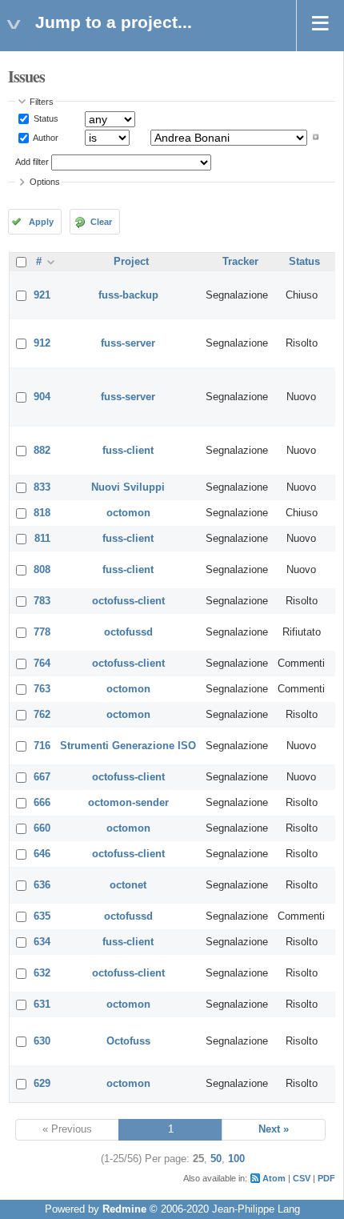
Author (44, 137)
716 (42, 746)
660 (42, 828)
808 (42, 569)
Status (44, 118)
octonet (128, 885)
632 (42, 973)
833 (42, 487)
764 (42, 663)
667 (42, 777)
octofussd (128, 632)
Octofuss (128, 1041)
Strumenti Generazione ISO (128, 746)
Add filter (32, 161)
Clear (101, 222)
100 (236, 1159)
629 (42, 1083)
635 (42, 916)
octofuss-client (128, 601)
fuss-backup (128, 295)
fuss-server (128, 343)
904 (42, 397)
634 (42, 942)
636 (42, 885)
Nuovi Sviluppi (128, 487)
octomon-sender (128, 802)
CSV (301, 1178)
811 (42, 538)
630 (42, 1041)
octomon (128, 513)
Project (131, 261)
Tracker (240, 261)
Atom (274, 1178)
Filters (42, 101)
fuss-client (128, 450)
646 (42, 854)
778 (42, 632)
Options (45, 181)
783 (42, 601)
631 (42, 1004)
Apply (41, 222)
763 (42, 689)
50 (216, 1159)
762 (42, 714)
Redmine (124, 1209)
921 (42, 295)
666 (42, 802)
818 (42, 513)
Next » (273, 1129)
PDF (326, 1178)
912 (42, 343)
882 (42, 450)
